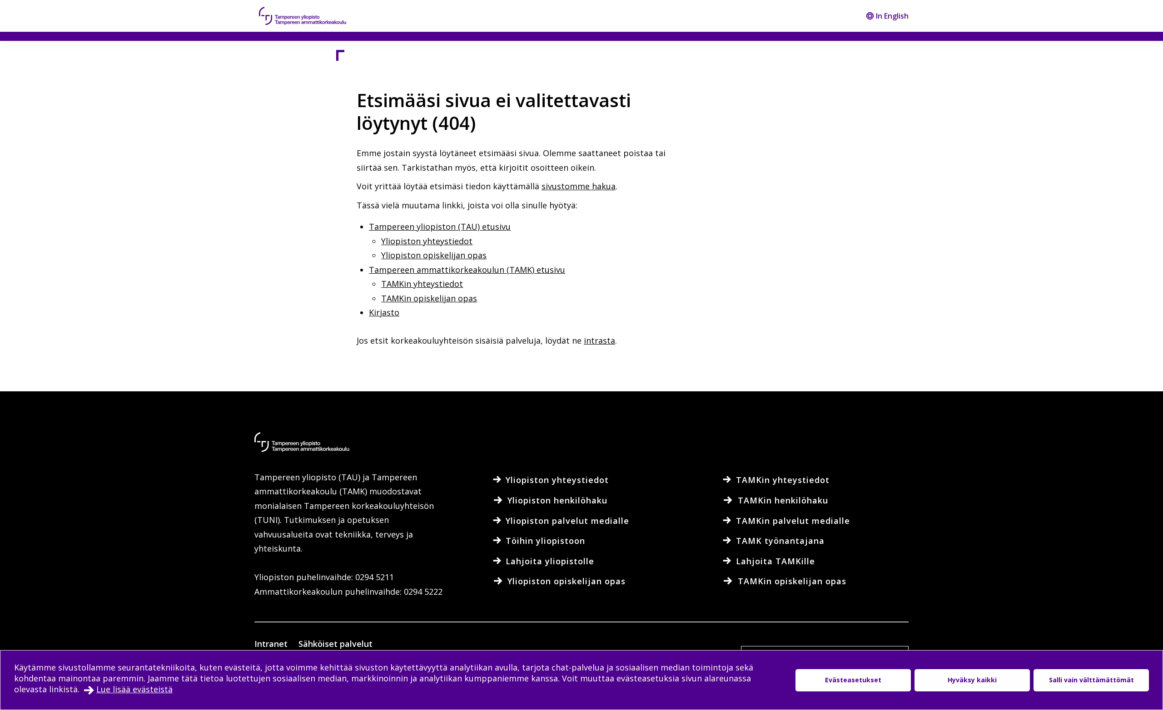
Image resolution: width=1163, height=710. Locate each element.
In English (892, 16)
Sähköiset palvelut (335, 643)
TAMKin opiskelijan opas (429, 298)
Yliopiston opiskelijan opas (434, 255)
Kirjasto (384, 312)
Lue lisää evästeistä (134, 689)
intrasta (599, 340)
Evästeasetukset (853, 679)
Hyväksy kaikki (972, 679)
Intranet (271, 643)
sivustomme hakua (579, 186)
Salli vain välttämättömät (1091, 679)
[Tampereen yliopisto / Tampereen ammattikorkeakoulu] (311, 16)
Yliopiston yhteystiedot (426, 241)
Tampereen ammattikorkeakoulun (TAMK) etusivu (467, 269)
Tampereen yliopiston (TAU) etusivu (440, 226)
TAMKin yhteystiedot (422, 283)
